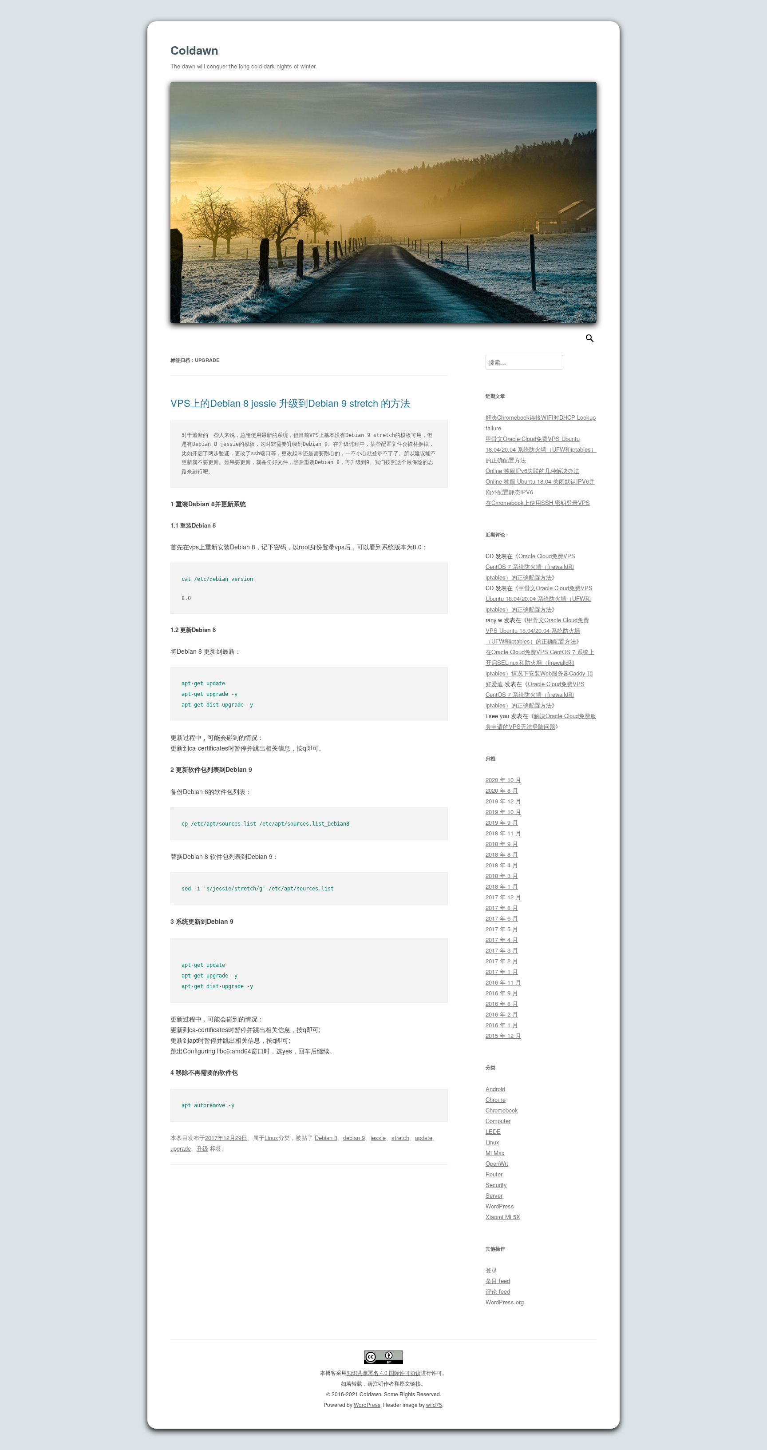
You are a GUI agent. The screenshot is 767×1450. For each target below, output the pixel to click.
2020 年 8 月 (502, 790)
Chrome (496, 1099)
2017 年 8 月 (502, 907)
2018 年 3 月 (502, 875)
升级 (202, 1148)
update (423, 1137)
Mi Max (495, 1152)
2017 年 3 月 (502, 950)
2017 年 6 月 (502, 918)
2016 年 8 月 (502, 1003)
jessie (378, 1137)
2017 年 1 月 (502, 971)
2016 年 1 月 (502, 1025)
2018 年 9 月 (502, 843)
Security (496, 1184)
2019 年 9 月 (502, 822)
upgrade (180, 1148)
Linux (271, 1137)
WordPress (500, 1206)
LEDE (493, 1131)
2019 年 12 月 (503, 801)
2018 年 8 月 (502, 854)
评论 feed (498, 1291)
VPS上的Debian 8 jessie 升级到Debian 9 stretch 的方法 (290, 402)
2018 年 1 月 (502, 886)
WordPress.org (505, 1302)
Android (495, 1089)
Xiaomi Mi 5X (503, 1216)
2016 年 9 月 (502, 993)
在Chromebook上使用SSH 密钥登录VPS (538, 502)
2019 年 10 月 (503, 811)
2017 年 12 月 (503, 897)
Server (494, 1195)
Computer (498, 1120)
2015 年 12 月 (503, 1035)
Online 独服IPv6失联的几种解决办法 (532, 470)
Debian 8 (326, 1137)
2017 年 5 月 (502, 929)
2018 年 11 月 (503, 833)
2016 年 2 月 (502, 1014)
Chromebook (502, 1110)
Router (494, 1174)
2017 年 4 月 (502, 939)
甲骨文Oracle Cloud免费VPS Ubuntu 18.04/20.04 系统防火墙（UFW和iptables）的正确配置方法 (541, 449)
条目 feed (498, 1280)
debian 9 (354, 1137)
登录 (491, 1270)
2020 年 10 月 (503, 779)
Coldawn (194, 50)
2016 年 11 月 (503, 982)
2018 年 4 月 (502, 865)
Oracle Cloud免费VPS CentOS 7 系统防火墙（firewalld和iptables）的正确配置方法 (530, 566)
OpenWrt (497, 1163)
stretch (400, 1137)
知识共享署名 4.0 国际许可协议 (384, 1372)
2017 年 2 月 (502, 961)
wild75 (434, 1404)
